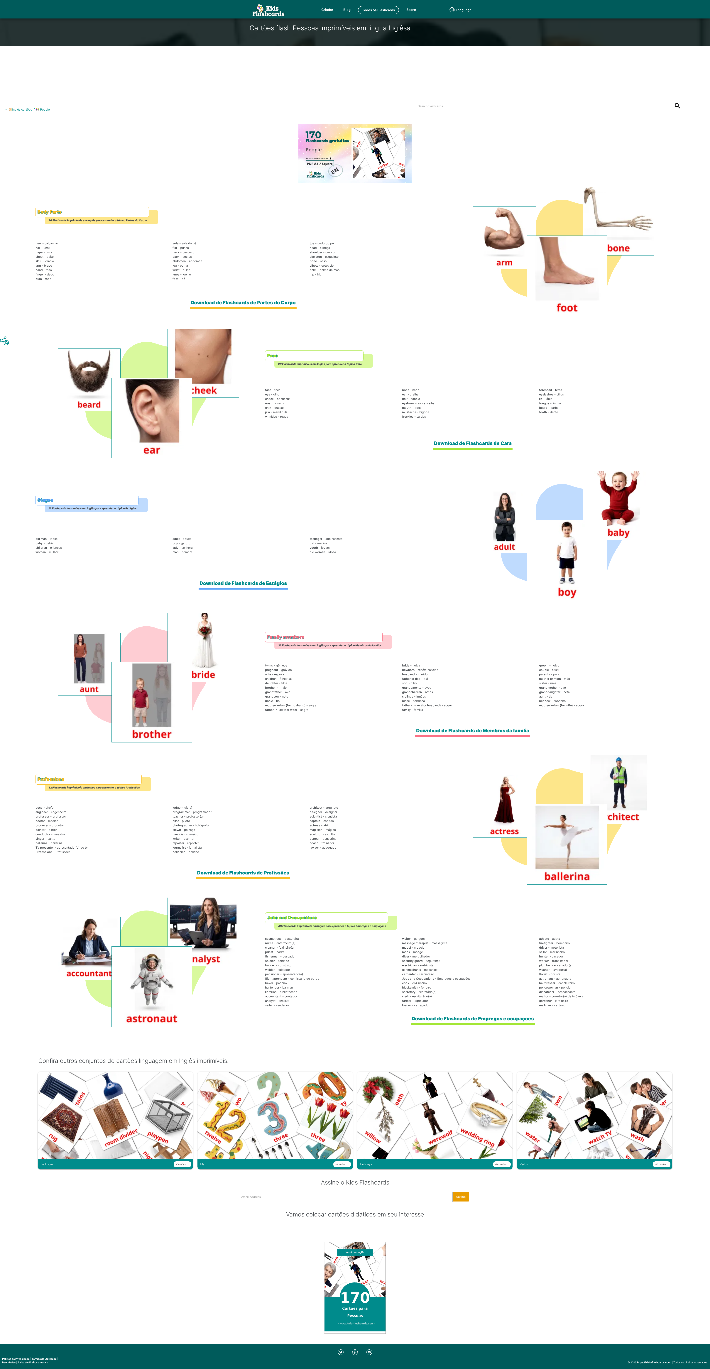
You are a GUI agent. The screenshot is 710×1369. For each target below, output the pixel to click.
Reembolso (9, 1362)
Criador (327, 10)
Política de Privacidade (16, 1358)
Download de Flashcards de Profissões (243, 873)
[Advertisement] (355, 72)
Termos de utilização (44, 1358)
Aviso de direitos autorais (33, 1362)
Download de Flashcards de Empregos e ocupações (473, 1018)
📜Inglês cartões (20, 109)
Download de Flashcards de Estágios (243, 583)
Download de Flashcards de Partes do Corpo (243, 302)
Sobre (411, 10)
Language (457, 10)
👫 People (43, 109)
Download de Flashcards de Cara (473, 443)
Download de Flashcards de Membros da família (472, 730)
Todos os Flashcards (378, 10)
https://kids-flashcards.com (653, 1362)
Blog (347, 10)
